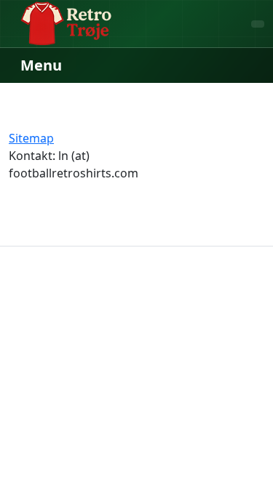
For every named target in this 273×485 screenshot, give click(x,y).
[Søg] (257, 24)
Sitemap (31, 138)
